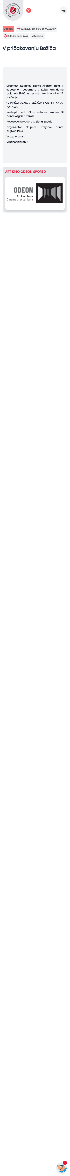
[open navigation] (63, 10)
